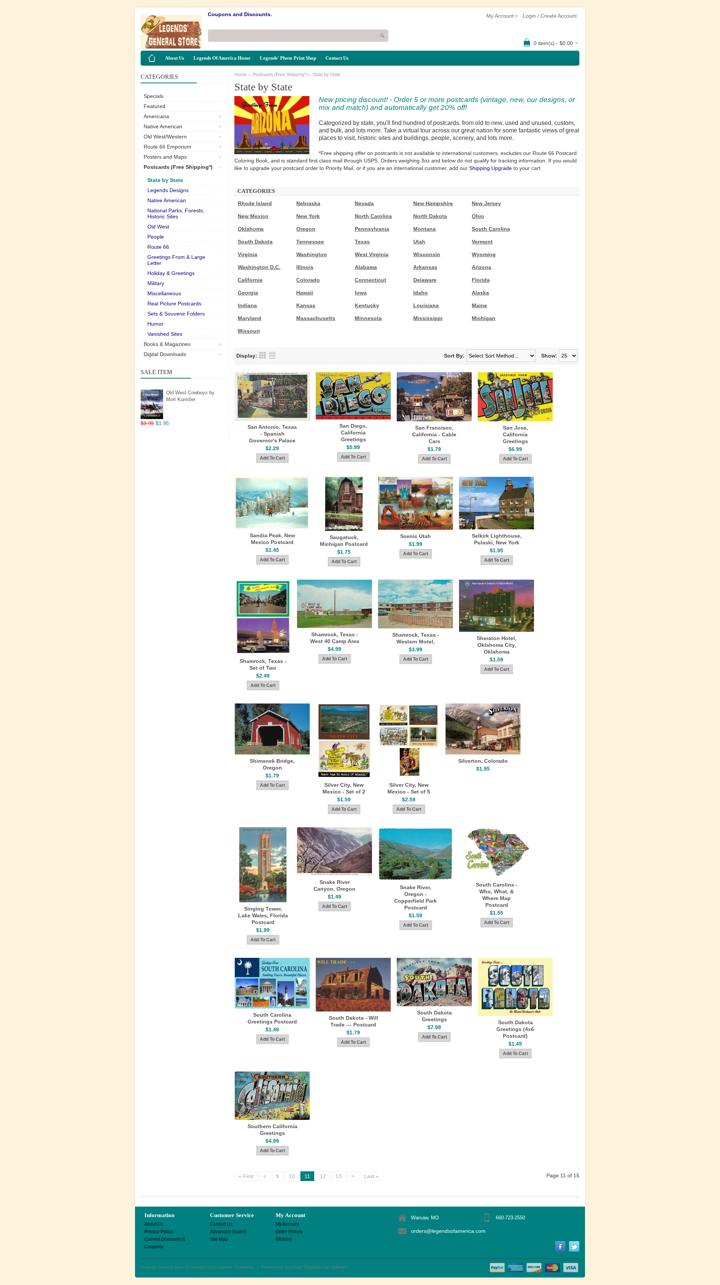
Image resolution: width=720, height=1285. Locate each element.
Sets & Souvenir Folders (176, 314)
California (250, 280)
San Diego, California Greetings (353, 432)
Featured (154, 106)
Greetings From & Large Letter (176, 260)
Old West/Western (165, 137)
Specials (154, 96)
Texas (362, 242)
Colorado (308, 280)
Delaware (424, 280)
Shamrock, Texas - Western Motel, (415, 638)
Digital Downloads (165, 354)
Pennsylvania (372, 229)
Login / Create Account (550, 16)
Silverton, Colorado (483, 761)
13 (339, 1176)
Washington (311, 254)
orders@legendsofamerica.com (448, 1231)
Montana (424, 229)
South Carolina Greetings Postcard (272, 1018)
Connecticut (370, 280)
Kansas (305, 305)
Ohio (478, 216)
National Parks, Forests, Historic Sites (175, 213)
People (155, 237)
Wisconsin (426, 254)
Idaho (420, 293)
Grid (262, 355)
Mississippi (427, 318)
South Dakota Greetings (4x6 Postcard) (515, 1029)
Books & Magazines (167, 344)
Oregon (305, 229)
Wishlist (283, 1239)
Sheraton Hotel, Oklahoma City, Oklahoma (496, 645)
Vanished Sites (164, 334)
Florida (481, 280)
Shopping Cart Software (325, 1267)
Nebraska (308, 203)
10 (292, 1176)
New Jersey (486, 203)
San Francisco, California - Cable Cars (434, 434)
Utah (419, 242)
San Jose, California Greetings (515, 434)
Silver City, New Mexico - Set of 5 (408, 788)
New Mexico (253, 216)
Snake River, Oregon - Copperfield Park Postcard (415, 897)
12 (323, 1176)
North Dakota (430, 216)
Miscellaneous (164, 293)
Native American (163, 126)
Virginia (247, 254)
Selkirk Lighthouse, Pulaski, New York (497, 539)
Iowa (361, 293)
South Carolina (491, 229)
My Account (287, 1224)
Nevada (364, 203)
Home (240, 74)
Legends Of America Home (222, 58)
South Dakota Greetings (434, 1016)
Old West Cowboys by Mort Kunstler (190, 396)
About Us (174, 58)
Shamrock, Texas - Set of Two (263, 664)
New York (308, 216)
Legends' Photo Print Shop (288, 58)
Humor (155, 324)
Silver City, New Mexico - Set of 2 (343, 788)
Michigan (483, 318)
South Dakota (255, 242)
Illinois (305, 267)
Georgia (248, 293)
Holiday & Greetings (171, 273)
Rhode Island (255, 203)
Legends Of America (235, 1267)
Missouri (249, 331)
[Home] (151, 58)
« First (246, 1176)
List (272, 355)
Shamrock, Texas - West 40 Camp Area (334, 637)
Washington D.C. (259, 267)
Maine (479, 305)
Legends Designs (168, 190)
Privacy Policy (158, 1231)
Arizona (481, 267)
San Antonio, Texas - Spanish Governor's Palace (272, 433)
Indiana (247, 305)
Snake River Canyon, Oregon (335, 885)
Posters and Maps (165, 157)
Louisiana (426, 305)
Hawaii (304, 293)
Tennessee (310, 242)
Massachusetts (315, 318)
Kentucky (367, 305)
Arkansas (425, 267)
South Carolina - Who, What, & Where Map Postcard (497, 895)
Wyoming (484, 254)
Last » (371, 1176)
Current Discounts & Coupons (164, 1240)
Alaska (480, 293)
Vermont (482, 242)
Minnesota (368, 318)
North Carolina (373, 216)
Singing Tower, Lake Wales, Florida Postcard (263, 915)
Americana (156, 116)
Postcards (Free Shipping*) (178, 167)
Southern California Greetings (272, 1129)
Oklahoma (251, 229)
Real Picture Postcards (174, 304)
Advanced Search (228, 1231)
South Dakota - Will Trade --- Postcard (353, 1021)
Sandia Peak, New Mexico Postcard (272, 538)
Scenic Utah (415, 536)
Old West (158, 227)
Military (155, 283)
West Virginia (371, 254)
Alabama (366, 267)
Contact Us (337, 58)
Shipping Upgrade (490, 168)
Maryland (249, 318)
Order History (289, 1231)
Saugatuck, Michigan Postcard (344, 540)
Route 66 (158, 247)
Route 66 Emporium (167, 147)
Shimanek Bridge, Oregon (272, 764)
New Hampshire (433, 203)
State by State (165, 180)
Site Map (219, 1239)
